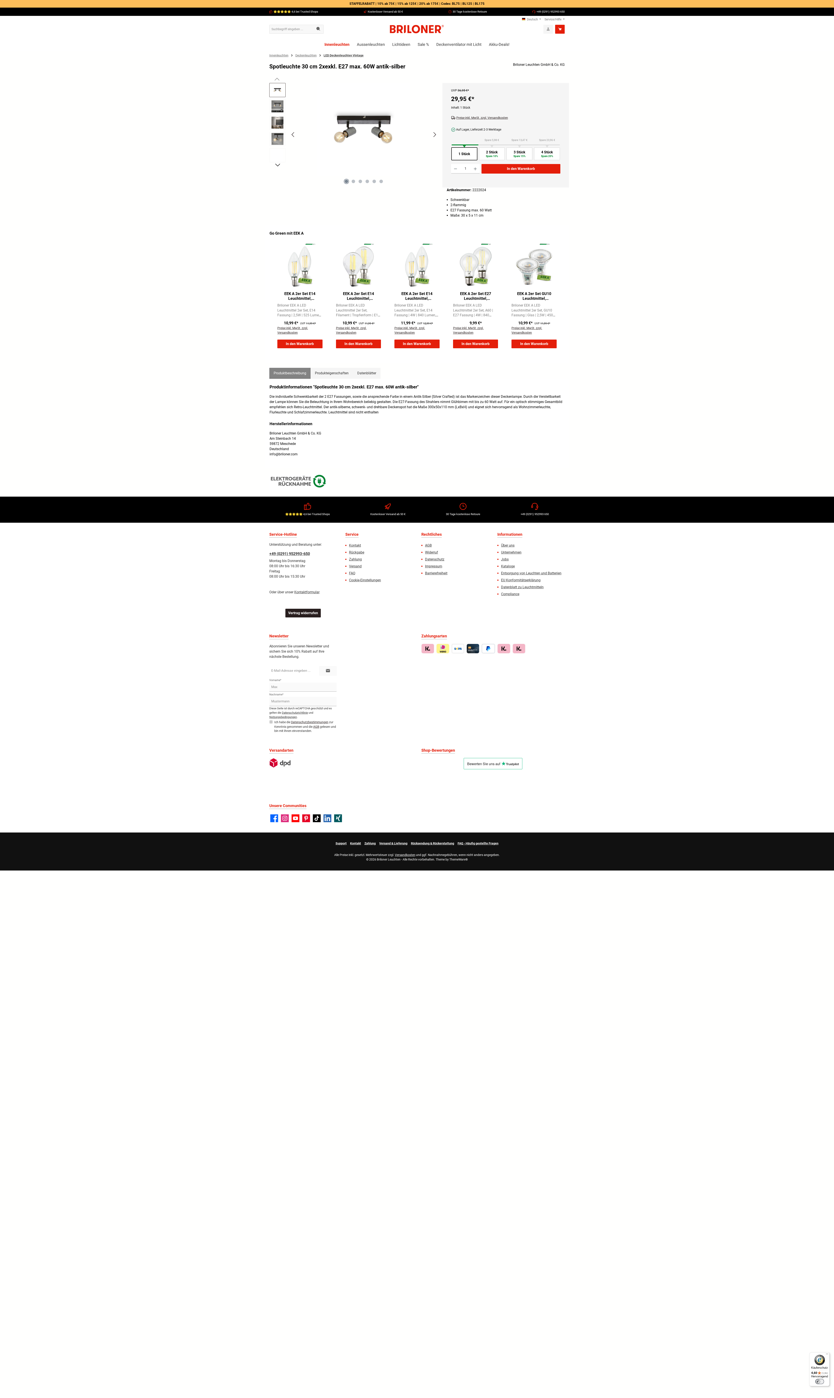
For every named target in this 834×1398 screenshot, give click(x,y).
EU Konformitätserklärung (521, 580)
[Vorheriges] (293, 135)
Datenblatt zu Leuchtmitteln (522, 587)
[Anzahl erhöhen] (475, 169)
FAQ (352, 573)
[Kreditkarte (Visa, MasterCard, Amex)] (473, 648)
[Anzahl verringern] (455, 169)
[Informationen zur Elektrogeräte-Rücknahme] (299, 482)
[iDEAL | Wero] (442, 648)
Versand (355, 566)
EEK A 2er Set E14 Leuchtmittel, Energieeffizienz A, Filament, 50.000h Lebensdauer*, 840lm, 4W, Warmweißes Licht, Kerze (417, 296)
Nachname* (276, 694)
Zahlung (355, 559)
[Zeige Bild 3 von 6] (360, 181)
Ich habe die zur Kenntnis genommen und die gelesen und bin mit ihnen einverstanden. (305, 726)
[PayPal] (488, 648)
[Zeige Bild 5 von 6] (374, 181)
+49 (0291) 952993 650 (550, 11)
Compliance (510, 594)
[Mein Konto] (548, 29)
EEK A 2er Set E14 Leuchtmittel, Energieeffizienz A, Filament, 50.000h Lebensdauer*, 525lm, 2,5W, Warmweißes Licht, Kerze (300, 296)
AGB (428, 545)
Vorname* (275, 680)
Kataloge (508, 566)
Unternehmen (511, 552)
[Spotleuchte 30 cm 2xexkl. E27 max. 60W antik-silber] (363, 129)
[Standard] (280, 763)
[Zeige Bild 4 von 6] (367, 181)
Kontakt (355, 545)
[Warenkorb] (560, 29)
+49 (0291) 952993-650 (289, 553)
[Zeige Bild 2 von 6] (353, 181)
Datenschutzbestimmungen (309, 722)
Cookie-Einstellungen (365, 580)
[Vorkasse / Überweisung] (458, 648)
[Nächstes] (434, 135)
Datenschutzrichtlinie (295, 712)
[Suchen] (318, 29)
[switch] (819, 1381)
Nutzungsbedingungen (283, 717)
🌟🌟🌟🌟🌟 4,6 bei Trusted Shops (295, 11)
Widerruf (431, 552)
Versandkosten (405, 855)
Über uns (508, 545)
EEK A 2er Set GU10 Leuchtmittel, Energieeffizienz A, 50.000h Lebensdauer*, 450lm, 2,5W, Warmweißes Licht (534, 296)
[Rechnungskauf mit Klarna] (427, 648)
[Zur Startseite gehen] (417, 29)
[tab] (290, 373)
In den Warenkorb (521, 169)
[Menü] (827, 1355)
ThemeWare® (458, 859)
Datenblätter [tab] (366, 373)
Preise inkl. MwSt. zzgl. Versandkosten (482, 117)
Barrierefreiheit (436, 573)
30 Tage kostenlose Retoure (470, 11)
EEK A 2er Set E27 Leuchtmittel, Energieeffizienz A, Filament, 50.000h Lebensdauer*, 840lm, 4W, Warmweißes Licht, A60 (475, 296)
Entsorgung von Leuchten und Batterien (531, 573)
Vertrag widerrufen (303, 613)
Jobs (505, 559)
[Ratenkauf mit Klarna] (519, 648)
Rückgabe (356, 552)
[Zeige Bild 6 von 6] (381, 181)
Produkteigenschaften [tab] (332, 373)
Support (341, 843)
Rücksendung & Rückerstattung (432, 843)
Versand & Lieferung (393, 843)
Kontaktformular (306, 592)
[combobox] (291, 29)
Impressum (433, 566)
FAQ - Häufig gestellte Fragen (478, 843)
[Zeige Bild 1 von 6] (346, 181)
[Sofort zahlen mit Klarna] (503, 648)
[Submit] (328, 671)
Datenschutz (434, 559)
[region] (353, 138)
